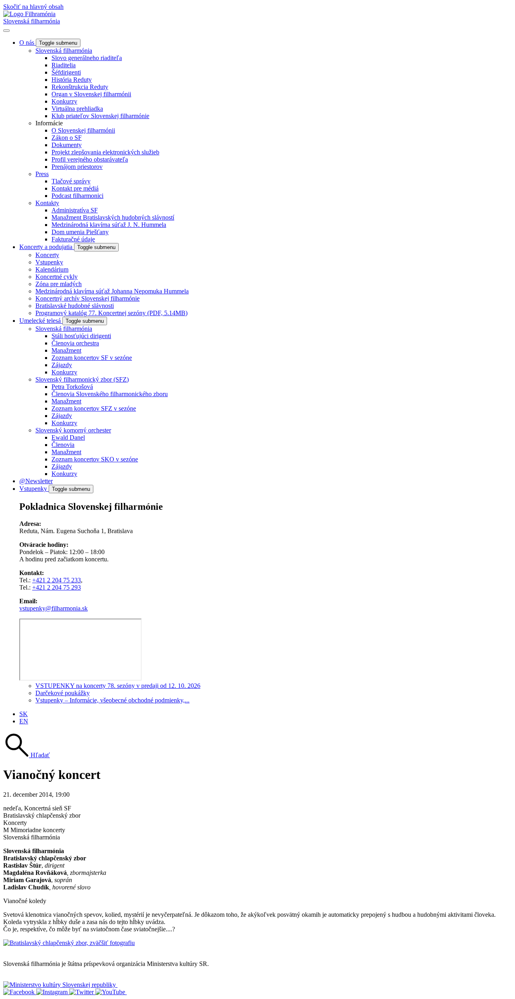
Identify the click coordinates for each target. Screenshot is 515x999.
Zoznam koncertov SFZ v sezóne (94, 408)
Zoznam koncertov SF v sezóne (92, 357)
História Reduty (72, 79)
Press (42, 173)
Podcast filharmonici (77, 195)
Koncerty (47, 254)
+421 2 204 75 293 (56, 587)
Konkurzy (64, 101)
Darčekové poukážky (62, 693)
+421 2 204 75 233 (56, 580)
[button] (26, 755)
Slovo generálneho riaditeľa (87, 57)
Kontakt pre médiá (75, 188)
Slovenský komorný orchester (73, 430)
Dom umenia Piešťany (80, 231)
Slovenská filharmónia (31, 21)
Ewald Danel (68, 437)
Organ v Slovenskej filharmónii (91, 94)
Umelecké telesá (40, 320)
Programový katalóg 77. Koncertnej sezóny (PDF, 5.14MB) (111, 312)
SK (23, 713)
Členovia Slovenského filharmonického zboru (110, 393)
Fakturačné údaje (73, 239)
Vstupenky (49, 262)
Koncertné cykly (56, 276)
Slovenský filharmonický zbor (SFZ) (82, 379)
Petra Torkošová (72, 386)
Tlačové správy (71, 181)
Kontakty (47, 202)
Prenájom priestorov (77, 166)
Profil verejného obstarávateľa (90, 159)
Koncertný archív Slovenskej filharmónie (87, 298)
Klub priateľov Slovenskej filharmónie (100, 115)
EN (23, 721)
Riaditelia (64, 65)
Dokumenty (67, 144)
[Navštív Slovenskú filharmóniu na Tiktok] (82, 992)
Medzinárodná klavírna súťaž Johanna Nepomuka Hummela (112, 291)
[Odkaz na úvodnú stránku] (29, 13)
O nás (27, 42)
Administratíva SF (75, 210)
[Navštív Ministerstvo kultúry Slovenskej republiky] (60, 984)
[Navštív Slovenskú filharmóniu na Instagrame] (52, 992)
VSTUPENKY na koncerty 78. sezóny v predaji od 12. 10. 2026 (117, 685)
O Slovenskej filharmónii (83, 130)
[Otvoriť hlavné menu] (6, 30)
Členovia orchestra (75, 343)
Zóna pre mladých (58, 283)
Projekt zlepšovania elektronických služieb (105, 152)
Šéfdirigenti (66, 72)
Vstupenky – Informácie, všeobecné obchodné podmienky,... (112, 700)
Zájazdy (62, 364)
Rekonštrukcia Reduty (80, 86)
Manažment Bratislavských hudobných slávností (113, 217)
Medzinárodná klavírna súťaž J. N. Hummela (109, 224)
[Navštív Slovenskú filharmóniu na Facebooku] (19, 992)
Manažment (66, 350)
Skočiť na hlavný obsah (33, 6)
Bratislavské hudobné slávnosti (74, 305)
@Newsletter (36, 481)
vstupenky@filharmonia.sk (53, 608)
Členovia (63, 444)
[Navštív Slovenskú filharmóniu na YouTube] (111, 992)
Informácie (49, 123)
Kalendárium (51, 269)
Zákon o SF (67, 137)
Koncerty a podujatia (46, 246)
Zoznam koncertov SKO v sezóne (95, 459)
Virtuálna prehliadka (77, 108)
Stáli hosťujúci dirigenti (81, 335)
